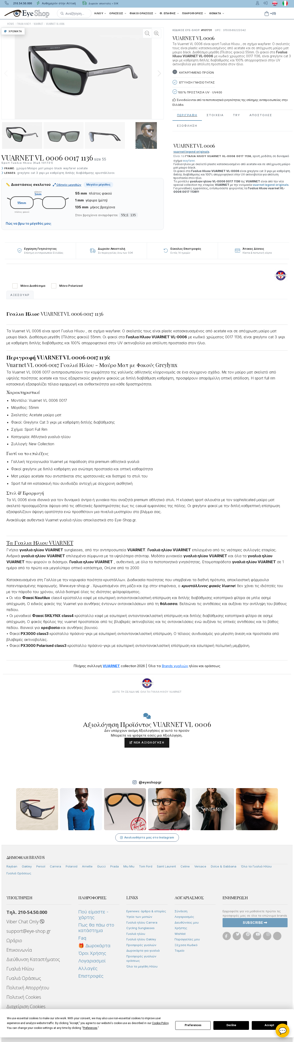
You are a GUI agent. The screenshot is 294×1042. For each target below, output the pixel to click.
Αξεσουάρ (20, 295)
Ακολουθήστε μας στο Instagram (149, 837)
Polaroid (71, 866)
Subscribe (253, 922)
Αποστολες (260, 115)
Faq (82, 938)
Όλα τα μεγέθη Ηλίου (142, 966)
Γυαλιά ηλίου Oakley (141, 939)
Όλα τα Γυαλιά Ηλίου (256, 866)
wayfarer (189, 160)
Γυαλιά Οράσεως (18, 873)
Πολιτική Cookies (23, 997)
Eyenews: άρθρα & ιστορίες (146, 911)
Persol (40, 866)
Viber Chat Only (23, 922)
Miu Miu (128, 866)
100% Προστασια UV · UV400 (199, 92)
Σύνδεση (181, 911)
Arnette (87, 866)
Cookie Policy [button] (160, 1023)
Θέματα (215, 13)
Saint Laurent (166, 866)
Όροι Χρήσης (92, 953)
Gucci (101, 866)
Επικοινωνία (19, 950)
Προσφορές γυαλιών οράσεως (141, 958)
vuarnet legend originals (270, 185)
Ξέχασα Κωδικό (186, 945)
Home (10, 24)
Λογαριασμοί (91, 961)
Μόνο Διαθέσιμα (32, 285)
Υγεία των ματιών (139, 917)
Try (236, 115)
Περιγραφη (187, 115)
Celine (185, 866)
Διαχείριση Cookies (25, 1006)
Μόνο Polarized (71, 285)
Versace (200, 866)
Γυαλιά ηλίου (135, 934)
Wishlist (180, 934)
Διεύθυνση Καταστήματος (33, 959)
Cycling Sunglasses (140, 928)
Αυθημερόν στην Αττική (58, 3)
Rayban (11, 866)
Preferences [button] (90, 1028)
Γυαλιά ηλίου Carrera (141, 922)
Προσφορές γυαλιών (141, 945)
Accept (269, 1025)
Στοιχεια (215, 115)
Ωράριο (14, 940)
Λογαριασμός (184, 917)
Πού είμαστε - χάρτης (93, 914)
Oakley (27, 866)
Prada (114, 866)
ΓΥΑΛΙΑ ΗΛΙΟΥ (24, 24)
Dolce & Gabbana (223, 866)
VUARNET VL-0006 (55, 24)
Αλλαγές (87, 968)
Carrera (55, 866)
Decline (231, 1025)
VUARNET (38, 24)
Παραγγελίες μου (187, 939)
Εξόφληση (187, 125)
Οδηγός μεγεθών (68, 185)
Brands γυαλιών (175, 666)
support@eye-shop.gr (28, 931)
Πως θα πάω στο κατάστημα (96, 927)
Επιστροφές (90, 976)
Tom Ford (145, 866)
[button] (74, 13)
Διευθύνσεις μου (187, 922)
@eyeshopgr (150, 782)
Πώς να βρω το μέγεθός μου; (28, 223)
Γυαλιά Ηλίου (20, 969)
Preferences (193, 1025)
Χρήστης (181, 928)
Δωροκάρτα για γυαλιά (143, 950)
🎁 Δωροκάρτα (94, 945)
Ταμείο (179, 950)
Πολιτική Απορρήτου (27, 988)
